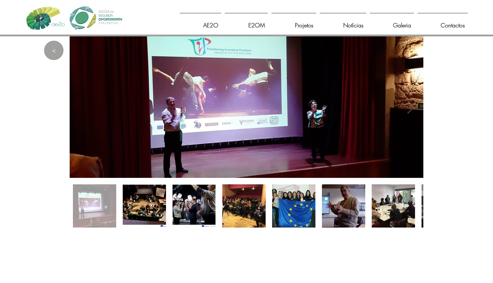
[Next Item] (411, 107)
